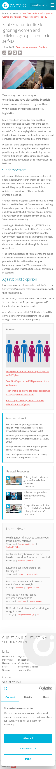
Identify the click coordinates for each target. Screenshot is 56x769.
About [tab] (45, 697)
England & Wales (12, 547)
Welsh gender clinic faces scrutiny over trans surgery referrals (27, 539)
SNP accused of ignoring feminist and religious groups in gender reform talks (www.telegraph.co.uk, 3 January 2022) (24, 427)
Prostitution (21, 601)
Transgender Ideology (26, 47)
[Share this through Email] (15, 52)
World (30, 560)
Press (4, 666)
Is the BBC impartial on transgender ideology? (35, 494)
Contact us (23, 663)
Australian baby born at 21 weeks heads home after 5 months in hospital (28, 555)
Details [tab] (28, 697)
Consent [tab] (10, 697)
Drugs (20, 574)
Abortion (21, 560)
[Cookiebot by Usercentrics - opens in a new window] (39, 688)
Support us (23, 660)
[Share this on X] (4, 52)
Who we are (8, 656)
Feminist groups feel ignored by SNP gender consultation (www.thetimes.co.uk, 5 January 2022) (27, 438)
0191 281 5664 (13, 682)
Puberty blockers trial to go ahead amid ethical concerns (35, 480)
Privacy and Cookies (28, 666)
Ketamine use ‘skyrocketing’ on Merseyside (23, 569)
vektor (13, 766)
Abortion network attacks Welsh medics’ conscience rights (24, 582)
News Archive (9, 663)
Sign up (21, 656)
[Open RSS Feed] (20, 52)
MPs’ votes (7, 660)
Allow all (28, 738)
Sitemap (6, 670)
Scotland (43, 47)
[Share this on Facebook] (10, 52)
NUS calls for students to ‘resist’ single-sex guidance (27, 609)
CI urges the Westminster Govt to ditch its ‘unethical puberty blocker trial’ (36, 508)
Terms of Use (24, 670)
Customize (26, 748)
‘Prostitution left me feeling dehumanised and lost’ (21, 596)
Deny (28, 758)
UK (38, 615)
